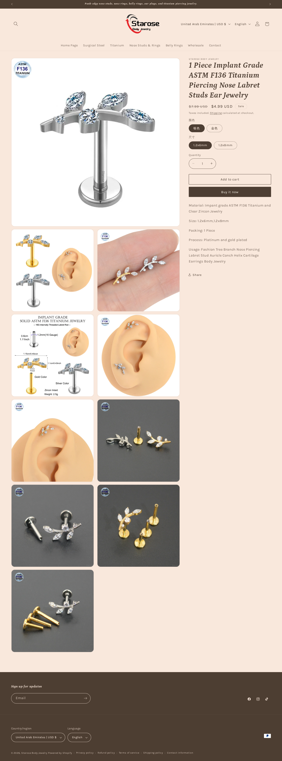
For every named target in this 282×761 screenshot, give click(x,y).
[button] (16, 24)
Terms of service (129, 752)
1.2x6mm (200, 145)
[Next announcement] (270, 4)
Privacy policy (85, 752)
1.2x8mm (226, 145)
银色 (196, 128)
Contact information (180, 752)
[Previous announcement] (12, 4)
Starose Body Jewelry (34, 752)
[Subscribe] (85, 698)
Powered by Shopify (60, 752)
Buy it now (230, 192)
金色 (214, 128)
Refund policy (106, 752)
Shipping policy (153, 752)
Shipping (216, 112)
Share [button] (197, 274)
